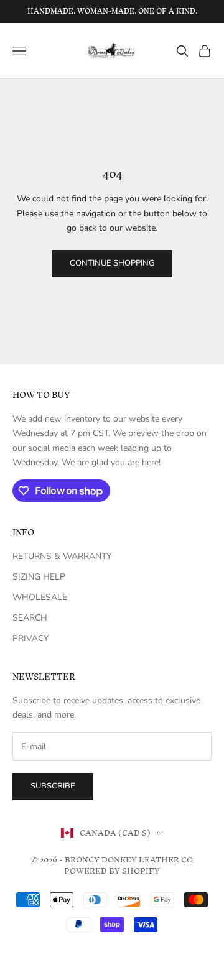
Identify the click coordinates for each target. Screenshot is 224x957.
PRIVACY (30, 638)
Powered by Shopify (112, 871)
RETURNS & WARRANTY (61, 556)
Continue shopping (112, 263)
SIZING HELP (38, 577)
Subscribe (52, 786)
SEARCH (29, 618)
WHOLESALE (39, 597)
